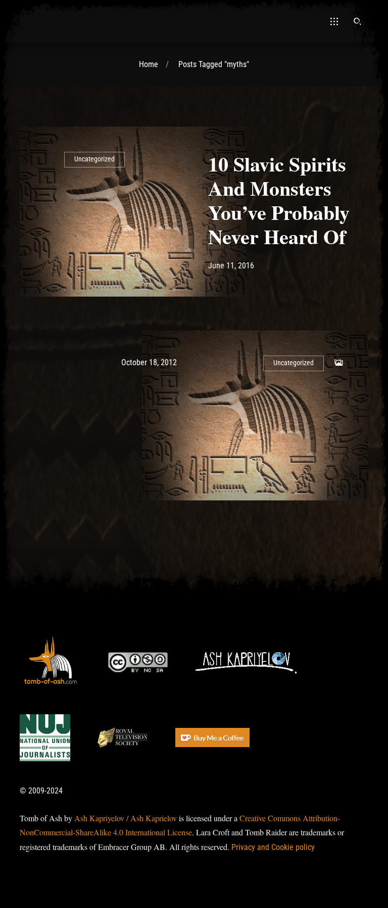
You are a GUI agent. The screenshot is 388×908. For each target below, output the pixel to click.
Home (148, 64)
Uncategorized (94, 159)
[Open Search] (357, 21)
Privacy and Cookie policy (273, 847)
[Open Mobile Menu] (334, 21)
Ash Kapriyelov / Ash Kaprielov (125, 818)
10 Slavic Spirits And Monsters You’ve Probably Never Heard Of (279, 200)
